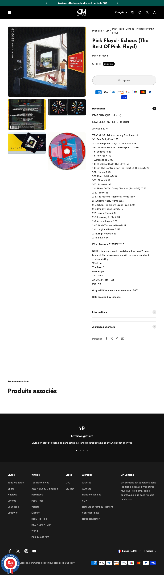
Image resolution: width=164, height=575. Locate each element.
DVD (68, 482)
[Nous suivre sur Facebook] (10, 551)
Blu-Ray (70, 488)
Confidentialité (90, 512)
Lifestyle (13, 512)
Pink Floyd (102, 55)
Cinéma (12, 500)
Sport (11, 488)
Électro (35, 512)
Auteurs (86, 488)
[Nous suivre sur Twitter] (18, 551)
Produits (97, 30)
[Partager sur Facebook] (106, 338)
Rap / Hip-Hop (39, 518)
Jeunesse (13, 506)
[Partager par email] (122, 338)
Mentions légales (91, 494)
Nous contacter (91, 518)
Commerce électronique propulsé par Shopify (52, 562)
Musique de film (40, 536)
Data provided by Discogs (106, 296)
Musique (12, 494)
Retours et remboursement (97, 506)
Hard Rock (37, 494)
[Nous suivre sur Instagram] (26, 551)
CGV (84, 500)
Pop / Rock (37, 500)
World (34, 530)
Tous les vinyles (40, 482)
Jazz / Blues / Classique (44, 488)
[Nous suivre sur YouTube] (34, 551)
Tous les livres (16, 482)
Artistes (86, 482)
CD (107, 30)
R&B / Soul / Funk (41, 524)
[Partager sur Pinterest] (117, 338)
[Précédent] (46, 3)
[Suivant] (117, 3)
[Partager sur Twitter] (112, 338)
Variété (35, 506)
